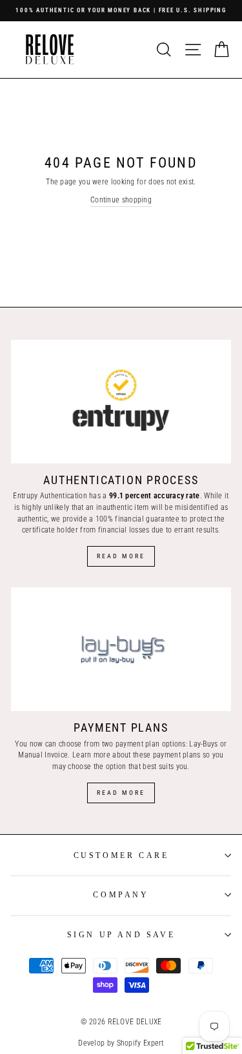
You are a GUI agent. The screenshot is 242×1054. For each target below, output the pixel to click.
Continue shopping (121, 199)
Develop (91, 1043)
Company (120, 894)
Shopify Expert (140, 1043)
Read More (121, 556)
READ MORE (121, 792)
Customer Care (121, 855)
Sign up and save (121, 934)
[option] (121, 10)
